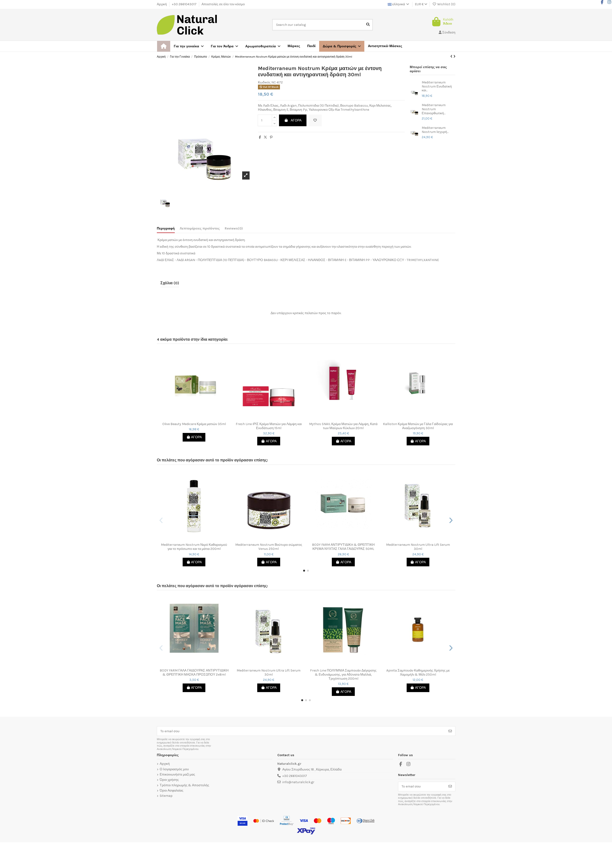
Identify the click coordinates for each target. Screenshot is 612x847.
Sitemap (166, 796)
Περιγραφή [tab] (166, 228)
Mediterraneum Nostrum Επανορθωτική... (434, 109)
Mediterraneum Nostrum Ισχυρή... (435, 130)
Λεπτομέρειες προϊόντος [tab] (200, 228)
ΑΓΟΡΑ (296, 120)
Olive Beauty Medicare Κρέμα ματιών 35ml (194, 424)
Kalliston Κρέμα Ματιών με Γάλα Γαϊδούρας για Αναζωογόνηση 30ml (418, 426)
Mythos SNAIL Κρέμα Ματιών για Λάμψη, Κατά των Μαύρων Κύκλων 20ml (343, 426)
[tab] (234, 229)
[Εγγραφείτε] (450, 731)
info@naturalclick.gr (298, 782)
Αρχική (162, 4)
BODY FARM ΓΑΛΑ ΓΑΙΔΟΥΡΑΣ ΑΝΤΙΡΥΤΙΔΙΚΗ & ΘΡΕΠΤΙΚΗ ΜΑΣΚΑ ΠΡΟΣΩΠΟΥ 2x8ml (194, 673)
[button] (341, 46)
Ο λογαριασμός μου (174, 769)
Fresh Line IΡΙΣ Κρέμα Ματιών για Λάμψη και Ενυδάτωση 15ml (269, 426)
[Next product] (454, 57)
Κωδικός (264, 82)
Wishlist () (446, 4)
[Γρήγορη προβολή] (197, 418)
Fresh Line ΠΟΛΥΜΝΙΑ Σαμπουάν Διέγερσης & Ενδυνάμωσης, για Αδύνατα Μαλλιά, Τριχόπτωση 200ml (343, 675)
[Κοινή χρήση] (260, 137)
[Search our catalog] (368, 25)
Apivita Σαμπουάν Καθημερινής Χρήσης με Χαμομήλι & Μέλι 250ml (418, 673)
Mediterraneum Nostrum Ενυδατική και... (437, 87)
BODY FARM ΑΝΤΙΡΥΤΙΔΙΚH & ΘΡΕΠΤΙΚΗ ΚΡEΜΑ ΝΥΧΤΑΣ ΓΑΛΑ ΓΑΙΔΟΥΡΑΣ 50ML (343, 547)
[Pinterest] (271, 137)
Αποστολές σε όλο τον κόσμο (223, 4)
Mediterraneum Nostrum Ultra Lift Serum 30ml (418, 547)
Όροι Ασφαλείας (171, 790)
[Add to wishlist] (315, 120)
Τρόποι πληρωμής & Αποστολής (184, 785)
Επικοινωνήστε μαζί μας (177, 774)
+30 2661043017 (184, 4)
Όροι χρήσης (169, 780)
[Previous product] (451, 57)
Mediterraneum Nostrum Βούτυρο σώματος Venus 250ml (268, 547)
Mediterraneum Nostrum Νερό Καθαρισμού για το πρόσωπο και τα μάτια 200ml (194, 547)
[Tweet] (265, 137)
